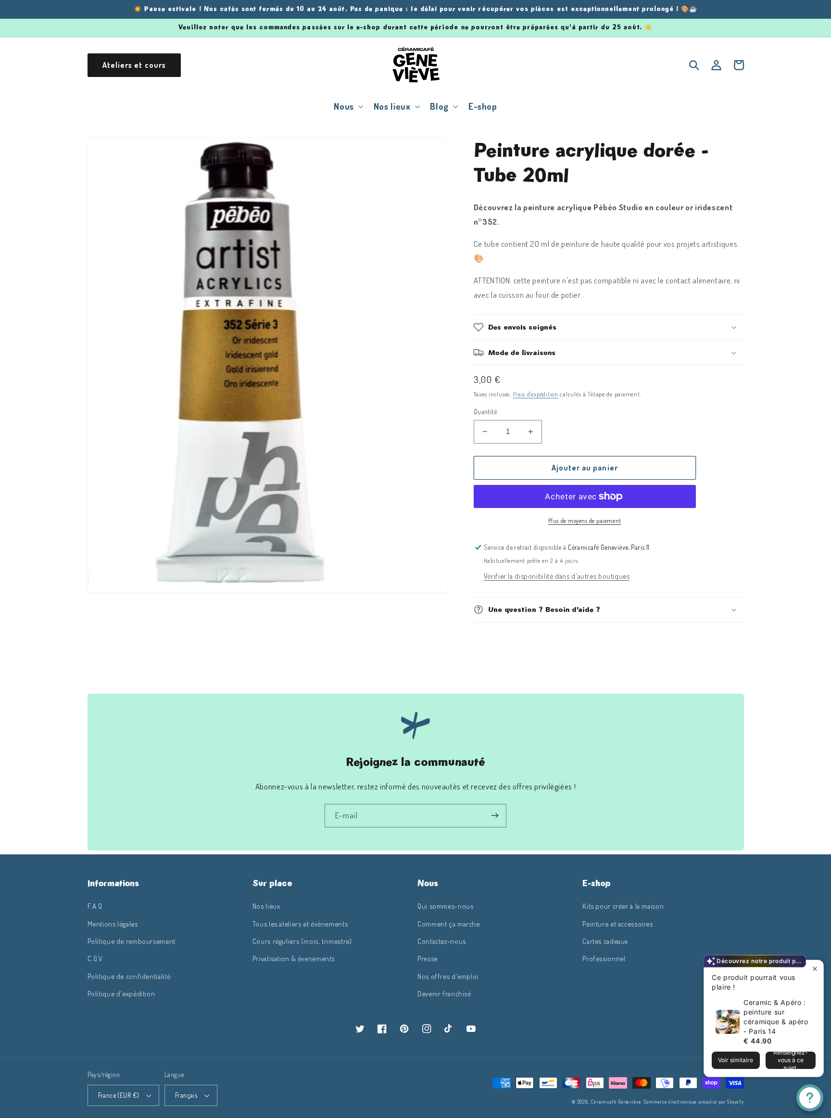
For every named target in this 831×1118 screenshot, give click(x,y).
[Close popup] (814, 968)
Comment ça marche (448, 923)
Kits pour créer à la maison (623, 906)
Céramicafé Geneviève (616, 1101)
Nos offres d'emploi (447, 976)
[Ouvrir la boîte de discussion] (809, 1097)
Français (186, 1095)
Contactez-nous (441, 941)
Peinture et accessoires (617, 923)
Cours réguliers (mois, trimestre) (302, 941)
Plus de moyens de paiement (584, 520)
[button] (347, 106)
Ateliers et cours (134, 65)
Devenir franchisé (444, 993)
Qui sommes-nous (445, 906)
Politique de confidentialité (129, 976)
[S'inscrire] (495, 815)
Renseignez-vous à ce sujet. (790, 1060)
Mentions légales (113, 923)
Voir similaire (735, 1060)
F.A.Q (95, 906)
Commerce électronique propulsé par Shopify (693, 1101)
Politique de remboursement (132, 941)
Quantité (485, 411)
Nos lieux (266, 906)
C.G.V (95, 958)
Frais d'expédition (535, 394)
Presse (427, 958)
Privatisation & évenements (293, 958)
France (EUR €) (118, 1095)
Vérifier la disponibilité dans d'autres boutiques (557, 576)
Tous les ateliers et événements (300, 923)
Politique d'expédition (121, 993)
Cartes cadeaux (605, 941)
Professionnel (603, 958)
